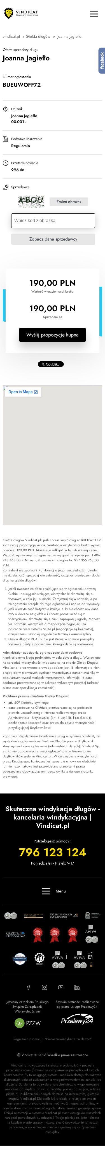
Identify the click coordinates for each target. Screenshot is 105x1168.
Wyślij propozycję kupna (52, 334)
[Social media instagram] (44, 987)
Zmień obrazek (69, 201)
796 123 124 (52, 852)
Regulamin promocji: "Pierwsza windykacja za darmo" (52, 1039)
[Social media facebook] (28, 987)
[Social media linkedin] (77, 987)
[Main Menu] (94, 14)
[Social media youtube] (60, 987)
